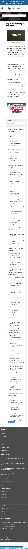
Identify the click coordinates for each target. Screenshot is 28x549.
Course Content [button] (10, 123)
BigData (4, 485)
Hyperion (4, 497)
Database (4, 494)
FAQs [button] (8, 125)
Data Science (5, 491)
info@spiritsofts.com (16, 3)
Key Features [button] (10, 120)
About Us (4, 436)
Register (4, 444)
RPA (3, 511)
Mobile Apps (5, 503)
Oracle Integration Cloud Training (10, 478)
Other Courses (5, 508)
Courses (4, 439)
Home (3, 433)
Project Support (5, 447)
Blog (3, 442)
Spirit (14, 8)
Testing (4, 514)
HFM (17, 48)
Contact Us (4, 450)
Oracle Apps (5, 505)
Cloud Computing (6, 488)
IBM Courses (5, 500)
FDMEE (11, 147)
